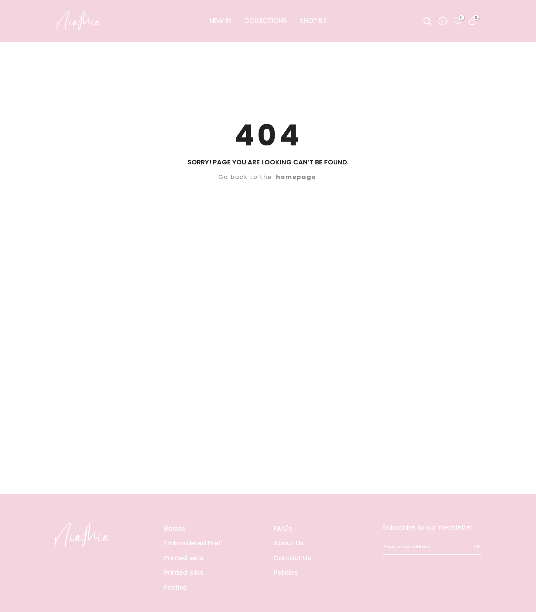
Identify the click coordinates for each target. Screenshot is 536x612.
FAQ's (282, 528)
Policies (285, 572)
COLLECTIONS (265, 20)
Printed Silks (183, 572)
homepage (296, 177)
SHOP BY (313, 20)
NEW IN (221, 20)
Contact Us (292, 557)
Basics (174, 528)
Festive (175, 587)
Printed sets (183, 557)
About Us (288, 542)
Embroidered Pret (192, 542)
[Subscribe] (473, 546)
